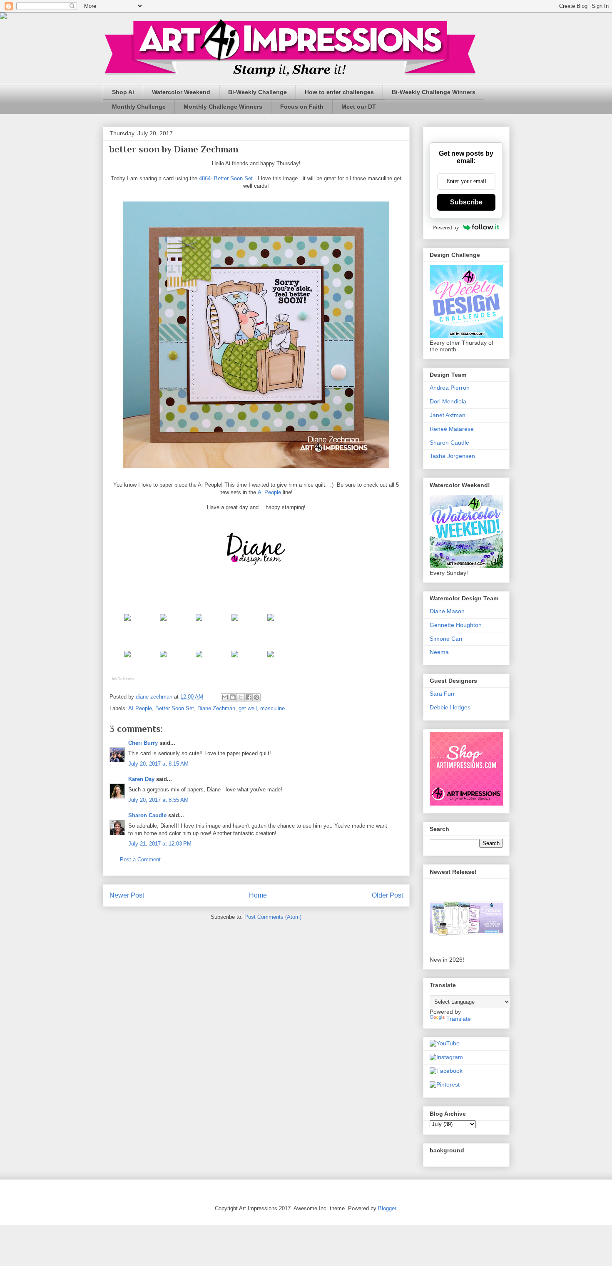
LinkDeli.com (121, 679)
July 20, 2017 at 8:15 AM (158, 764)
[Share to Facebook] (248, 697)
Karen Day (141, 779)
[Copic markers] (163, 659)
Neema (439, 652)
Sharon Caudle (147, 815)
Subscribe (466, 202)
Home (258, 895)
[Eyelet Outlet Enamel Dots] (271, 659)
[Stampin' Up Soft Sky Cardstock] (235, 622)
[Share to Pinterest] (256, 697)
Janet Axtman (447, 415)
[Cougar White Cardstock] (163, 622)
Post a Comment (140, 859)
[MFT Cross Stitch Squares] (199, 659)
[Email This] (225, 697)
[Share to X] (240, 697)
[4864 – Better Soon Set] (127, 622)
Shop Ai (123, 92)
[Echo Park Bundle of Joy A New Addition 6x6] (271, 622)
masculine (272, 708)
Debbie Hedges (450, 707)
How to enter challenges (339, 92)
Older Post (387, 895)
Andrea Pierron (450, 387)
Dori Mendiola (448, 401)
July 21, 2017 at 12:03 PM (160, 844)
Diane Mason (447, 611)
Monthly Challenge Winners (223, 106)
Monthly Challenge (139, 106)
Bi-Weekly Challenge (257, 92)
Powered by (446, 227)
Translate (458, 1018)
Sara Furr (442, 693)
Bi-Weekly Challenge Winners (433, 92)
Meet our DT (358, 106)
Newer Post (126, 895)
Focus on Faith (301, 106)
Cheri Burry (143, 743)
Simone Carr (446, 638)
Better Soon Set (174, 708)
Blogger (387, 1208)
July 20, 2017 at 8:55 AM (158, 800)
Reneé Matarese (452, 428)
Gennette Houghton (456, 625)
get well (248, 708)
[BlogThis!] (233, 697)
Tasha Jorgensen (452, 456)
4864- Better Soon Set (226, 178)
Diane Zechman (216, 708)
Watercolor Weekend (181, 92)
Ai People (269, 492)
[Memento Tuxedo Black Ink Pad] (127, 659)
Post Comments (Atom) (272, 917)
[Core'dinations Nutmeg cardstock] (199, 622)
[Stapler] (235, 659)
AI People (140, 708)
